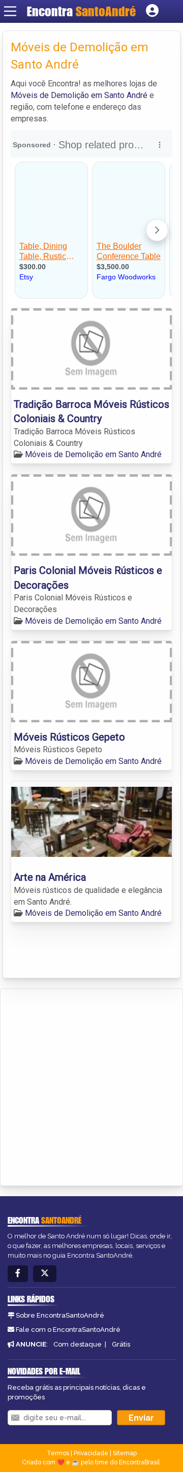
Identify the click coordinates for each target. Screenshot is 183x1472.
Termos (58, 1453)
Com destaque (77, 1344)
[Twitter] (44, 1273)
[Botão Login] (152, 11)
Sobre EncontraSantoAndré (60, 1315)
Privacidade (91, 1453)
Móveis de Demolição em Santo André (79, 95)
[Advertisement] (91, 1085)
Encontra (81, 11)
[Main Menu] (10, 11)
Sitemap (125, 1453)
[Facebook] (18, 1273)
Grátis (121, 1344)
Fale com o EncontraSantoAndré (68, 1329)
